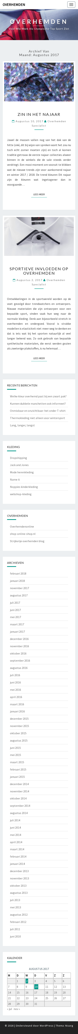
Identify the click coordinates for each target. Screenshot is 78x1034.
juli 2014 (15, 820)
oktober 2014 (18, 798)
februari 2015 (18, 769)
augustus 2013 (19, 893)
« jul (9, 1009)
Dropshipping (18, 458)
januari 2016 (17, 711)
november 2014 (19, 791)
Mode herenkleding (22, 472)
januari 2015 (17, 777)
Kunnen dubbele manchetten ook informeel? (38, 403)
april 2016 (16, 697)
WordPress (47, 1025)
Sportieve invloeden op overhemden (39, 271)
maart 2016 (17, 704)
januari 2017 (17, 631)
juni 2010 (15, 936)
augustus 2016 (19, 668)
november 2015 (19, 726)
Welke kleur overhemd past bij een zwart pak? (38, 396)
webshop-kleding (21, 494)
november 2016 (19, 646)
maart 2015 (17, 762)
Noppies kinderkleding (24, 487)
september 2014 (20, 805)
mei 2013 (15, 907)
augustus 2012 (19, 914)
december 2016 (19, 639)
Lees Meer (40, 194)
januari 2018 (17, 581)
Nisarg (69, 1025)
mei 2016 (15, 689)
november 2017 (19, 588)
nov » (17, 1009)
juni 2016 (15, 682)
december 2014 (19, 784)
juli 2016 (15, 675)
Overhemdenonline (22, 526)
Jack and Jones (19, 465)
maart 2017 (17, 624)
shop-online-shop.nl (23, 534)
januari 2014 (17, 864)
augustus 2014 (19, 813)
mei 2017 (15, 617)
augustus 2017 (19, 595)
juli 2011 (15, 929)
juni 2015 (15, 748)
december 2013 (19, 871)
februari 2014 (18, 856)
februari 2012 (18, 922)
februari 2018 (18, 573)
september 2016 (20, 660)
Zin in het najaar (39, 114)
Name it (15, 479)
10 (36, 986)
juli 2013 (15, 900)
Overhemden (14, 4)
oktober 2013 (18, 885)
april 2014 (16, 842)
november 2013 (19, 878)
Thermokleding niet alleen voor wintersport (37, 418)
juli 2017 (15, 602)
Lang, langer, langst (22, 425)
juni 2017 (15, 610)
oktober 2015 (18, 733)
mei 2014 (15, 835)
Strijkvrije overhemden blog (27, 541)
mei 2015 (15, 755)
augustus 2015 (19, 740)
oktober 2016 (18, 653)
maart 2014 (17, 849)
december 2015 (19, 718)
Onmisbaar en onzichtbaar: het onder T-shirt (38, 410)
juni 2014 (15, 827)
